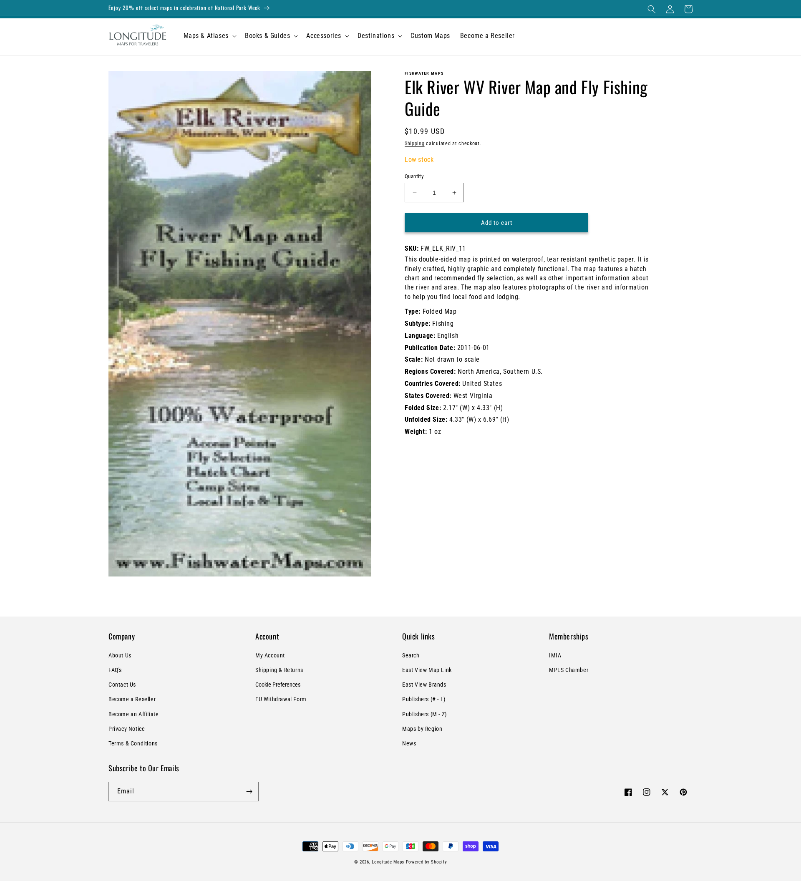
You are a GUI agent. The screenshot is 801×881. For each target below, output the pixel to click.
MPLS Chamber (568, 670)
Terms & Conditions (133, 743)
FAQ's (115, 670)
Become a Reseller (132, 699)
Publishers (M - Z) (424, 714)
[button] (651, 9)
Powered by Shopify (426, 862)
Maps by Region (422, 728)
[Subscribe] (249, 791)
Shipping (415, 143)
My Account (270, 655)
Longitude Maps (388, 862)
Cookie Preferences (277, 684)
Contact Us (122, 684)
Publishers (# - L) (424, 699)
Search (411, 655)
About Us (119, 655)
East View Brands (424, 684)
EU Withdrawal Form (281, 699)
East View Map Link (427, 670)
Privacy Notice (126, 728)
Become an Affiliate (133, 714)
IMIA (555, 655)
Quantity (414, 176)
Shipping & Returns (279, 670)
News (409, 743)
